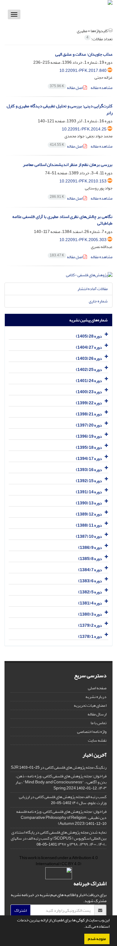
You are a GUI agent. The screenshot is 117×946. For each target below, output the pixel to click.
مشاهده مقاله (101, 88)
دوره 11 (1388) (89, 525)
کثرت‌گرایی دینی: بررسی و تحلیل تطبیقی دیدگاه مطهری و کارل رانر (59, 109)
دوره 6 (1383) (90, 581)
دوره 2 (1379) (90, 625)
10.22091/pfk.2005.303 (82, 240)
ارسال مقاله (97, 714)
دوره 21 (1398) (89, 414)
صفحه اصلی (97, 688)
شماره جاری (98, 301)
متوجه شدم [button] (97, 938)
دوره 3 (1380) (90, 614)
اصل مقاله (66, 88)
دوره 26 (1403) (89, 358)
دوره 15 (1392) (89, 481)
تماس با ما (98, 723)
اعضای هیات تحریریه (90, 705)
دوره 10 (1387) (89, 536)
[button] (82, 927)
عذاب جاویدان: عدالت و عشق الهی (83, 54)
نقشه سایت (97, 740)
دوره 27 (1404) (89, 347)
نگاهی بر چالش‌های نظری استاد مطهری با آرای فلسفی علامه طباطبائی (62, 220)
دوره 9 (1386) (90, 547)
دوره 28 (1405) (89, 336)
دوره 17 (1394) (89, 459)
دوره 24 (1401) (89, 381)
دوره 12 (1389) (89, 514)
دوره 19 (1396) (89, 436)
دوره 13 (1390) (89, 503)
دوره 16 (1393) (89, 470)
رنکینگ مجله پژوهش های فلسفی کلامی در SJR (58, 767)
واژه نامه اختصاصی (91, 731)
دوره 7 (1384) (90, 570)
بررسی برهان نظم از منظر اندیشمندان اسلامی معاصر (67, 164)
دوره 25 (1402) (89, 370)
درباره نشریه (96, 697)
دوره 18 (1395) (89, 447)
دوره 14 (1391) (89, 492)
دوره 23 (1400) (89, 392)
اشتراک (20, 910)
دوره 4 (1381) (90, 603)
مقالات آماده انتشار (92, 289)
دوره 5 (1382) (90, 592)
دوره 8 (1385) (90, 559)
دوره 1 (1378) (90, 636)
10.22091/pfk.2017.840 (82, 70)
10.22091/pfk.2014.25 (84, 129)
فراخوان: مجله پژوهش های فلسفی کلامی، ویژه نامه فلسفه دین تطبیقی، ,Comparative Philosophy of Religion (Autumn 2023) (61, 817)
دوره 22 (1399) (89, 403)
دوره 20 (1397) (89, 425)
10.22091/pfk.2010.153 (82, 181)
